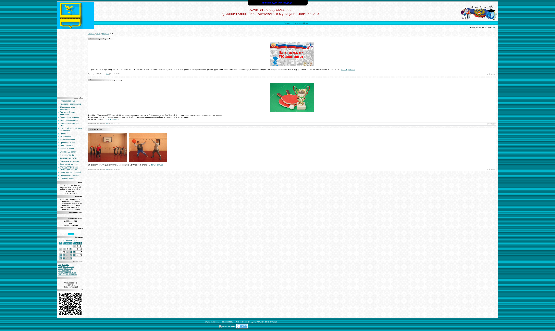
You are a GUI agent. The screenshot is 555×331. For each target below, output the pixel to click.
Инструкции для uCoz (67, 273)
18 (61, 255)
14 (71, 252)
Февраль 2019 (71, 240)
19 (64, 255)
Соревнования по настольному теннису (106, 80)
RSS (493, 27)
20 (67, 255)
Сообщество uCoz (65, 269)
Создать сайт (63, 265)
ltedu (107, 74)
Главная (287, 23)
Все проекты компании (67, 275)
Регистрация (298, 23)
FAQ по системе (64, 271)
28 (71, 258)
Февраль (105, 34)
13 (67, 252)
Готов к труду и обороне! (100, 39)
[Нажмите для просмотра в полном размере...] (292, 66)
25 (61, 258)
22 (74, 255)
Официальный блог (66, 267)
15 (74, 252)
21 (71, 255)
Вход (306, 23)
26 (64, 258)
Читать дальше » (348, 70)
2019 (98, 34)
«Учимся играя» (96, 129)
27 (67, 258)
